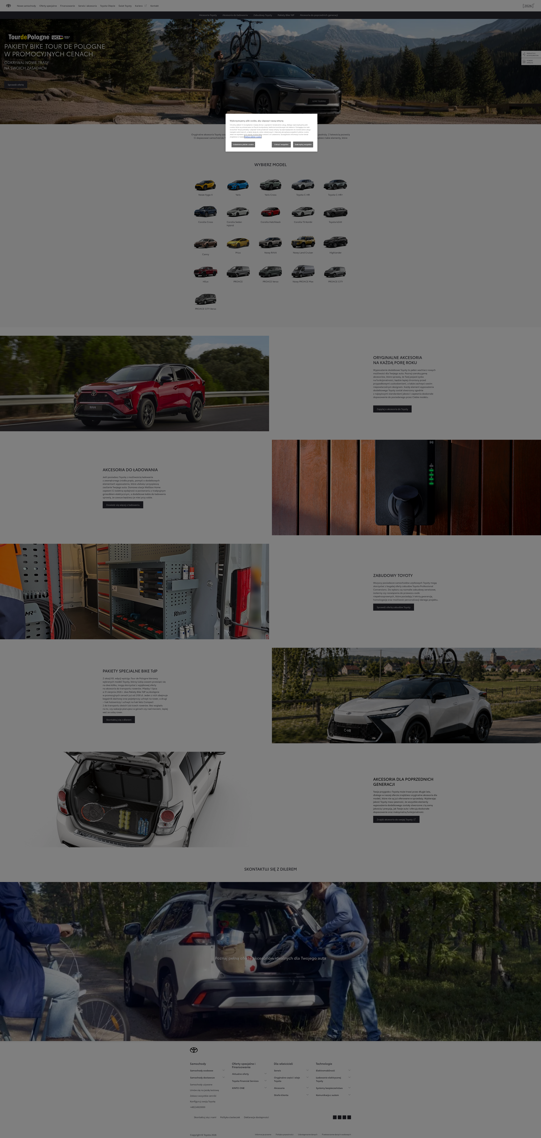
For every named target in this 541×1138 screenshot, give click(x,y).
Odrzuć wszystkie (281, 144)
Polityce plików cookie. (253, 137)
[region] (271, 133)
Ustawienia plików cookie (243, 144)
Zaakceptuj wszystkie (303, 144)
